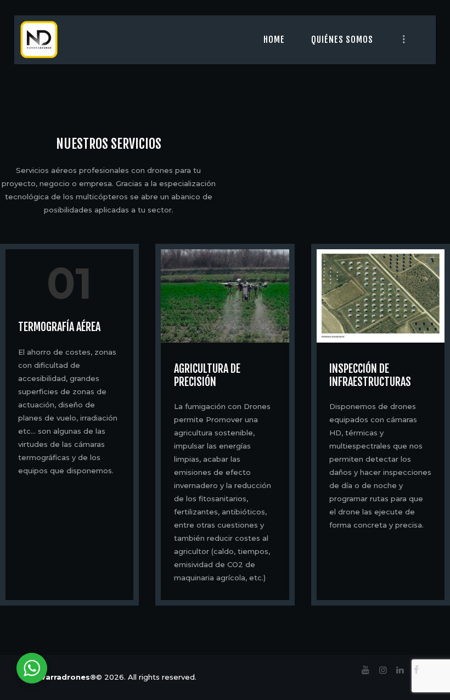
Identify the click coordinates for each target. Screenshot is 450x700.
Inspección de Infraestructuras (370, 375)
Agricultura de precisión (207, 375)
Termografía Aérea (59, 327)
